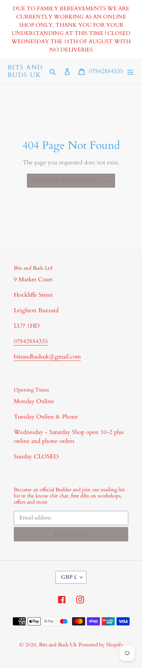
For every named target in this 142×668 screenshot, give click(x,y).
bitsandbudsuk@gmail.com (47, 357)
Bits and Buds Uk (25, 71)
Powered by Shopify (101, 644)
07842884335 (106, 71)
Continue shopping (65, 180)
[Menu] (130, 71)
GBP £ (69, 577)
